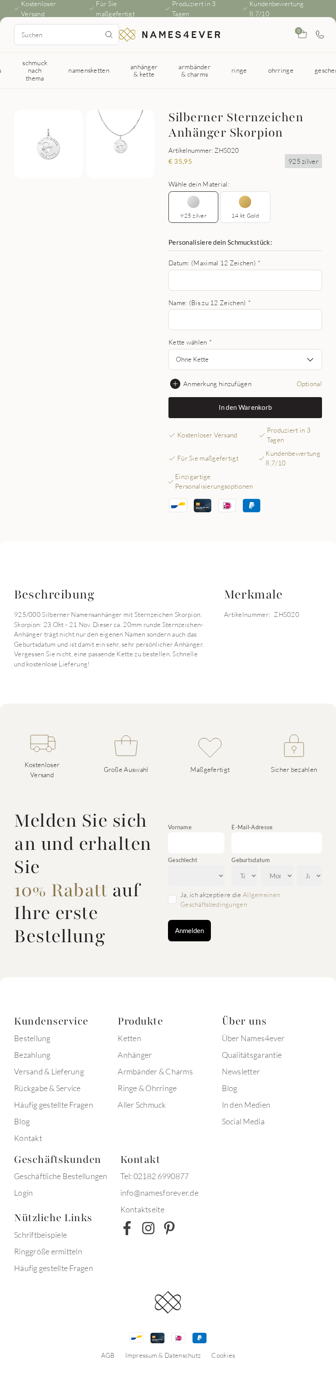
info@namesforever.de (159, 1192)
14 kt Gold (245, 215)
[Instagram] (148, 1228)
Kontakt (28, 1138)
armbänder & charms (194, 70)
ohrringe (281, 70)
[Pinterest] (169, 1228)
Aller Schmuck (142, 1104)
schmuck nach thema (34, 70)
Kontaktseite (142, 1209)
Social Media (243, 1121)
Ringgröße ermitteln (48, 1251)
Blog (22, 1121)
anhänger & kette (144, 70)
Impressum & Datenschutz (163, 1355)
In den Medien (246, 1104)
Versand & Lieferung (49, 1071)
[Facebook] (127, 1228)
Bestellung (32, 1038)
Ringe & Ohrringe (147, 1088)
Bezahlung (32, 1055)
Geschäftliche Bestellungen (61, 1176)
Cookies (223, 1355)
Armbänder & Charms (155, 1071)
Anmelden (189, 930)
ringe (239, 70)
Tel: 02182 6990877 (154, 1176)
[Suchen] (109, 35)
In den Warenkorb (245, 407)
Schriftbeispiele (40, 1235)
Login (23, 1192)
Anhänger (135, 1055)
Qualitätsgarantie (252, 1055)
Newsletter (241, 1071)
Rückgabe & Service (47, 1088)
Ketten (129, 1038)
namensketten (88, 70)
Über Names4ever (253, 1038)
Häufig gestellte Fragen (53, 1104)
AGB (108, 1355)
